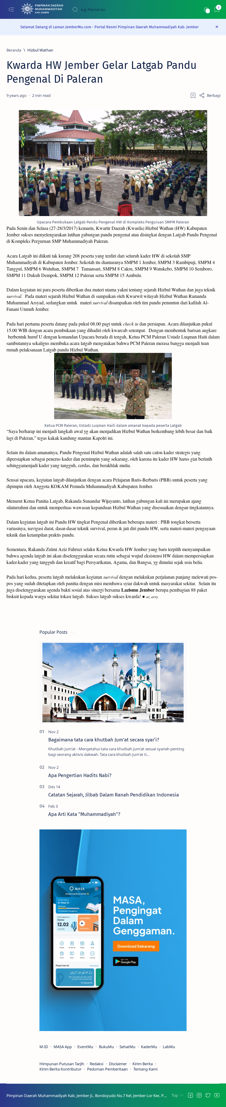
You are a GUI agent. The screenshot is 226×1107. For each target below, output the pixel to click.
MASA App (63, 1046)
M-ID (43, 1046)
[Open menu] (11, 9)
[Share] (209, 95)
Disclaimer (118, 1063)
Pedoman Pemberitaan (107, 1069)
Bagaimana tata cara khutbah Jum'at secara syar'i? (103, 740)
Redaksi (96, 1063)
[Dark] (206, 9)
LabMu (169, 1046)
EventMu (85, 1046)
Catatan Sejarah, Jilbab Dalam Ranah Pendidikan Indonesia (113, 795)
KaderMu (149, 1046)
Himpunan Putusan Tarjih (61, 1063)
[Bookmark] (217, 9)
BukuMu (106, 1046)
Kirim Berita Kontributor (60, 1069)
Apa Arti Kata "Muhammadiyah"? (84, 814)
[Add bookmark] (193, 95)
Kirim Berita (142, 1063)
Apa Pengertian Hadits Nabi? (80, 775)
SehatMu (127, 1046)
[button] (190, 1095)
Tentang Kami (145, 1069)
